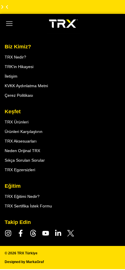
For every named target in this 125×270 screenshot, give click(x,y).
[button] (7, 7)
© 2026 (21, 253)
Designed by (24, 262)
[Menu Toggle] (9, 23)
